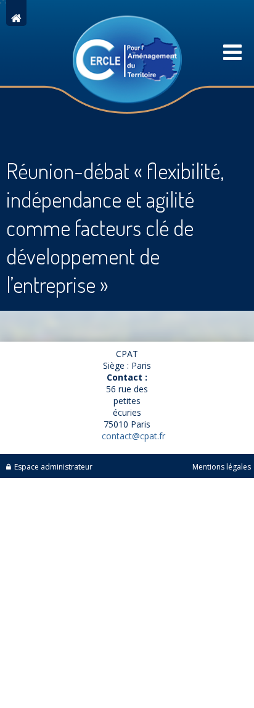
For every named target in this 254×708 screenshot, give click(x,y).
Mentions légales (221, 466)
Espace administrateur (53, 466)
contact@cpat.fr (133, 436)
